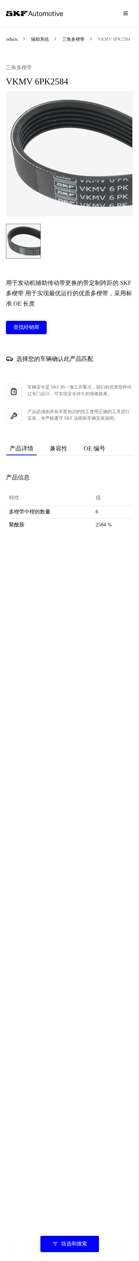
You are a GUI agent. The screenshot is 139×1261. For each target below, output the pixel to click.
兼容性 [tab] (58, 448)
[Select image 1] (23, 241)
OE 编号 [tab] (94, 448)
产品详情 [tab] (21, 448)
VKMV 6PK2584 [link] (114, 39)
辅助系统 (40, 39)
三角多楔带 (73, 39)
